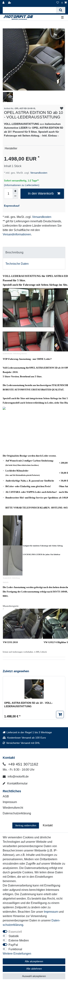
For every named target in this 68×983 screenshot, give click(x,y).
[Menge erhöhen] (15, 191)
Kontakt (48, 825)
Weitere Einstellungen (17, 953)
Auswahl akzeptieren (34, 976)
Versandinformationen (17, 234)
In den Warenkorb (41, 193)
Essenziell (15, 931)
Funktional (15, 949)
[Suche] (60, 10)
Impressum (10, 802)
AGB (6, 796)
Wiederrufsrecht (13, 807)
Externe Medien (19, 940)
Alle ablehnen (34, 968)
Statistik (14, 936)
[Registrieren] (10, 3)
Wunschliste (61, 108)
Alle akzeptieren (34, 961)
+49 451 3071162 (22, 764)
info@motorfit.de (18, 776)
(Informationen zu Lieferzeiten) (21, 185)
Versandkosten (38, 172)
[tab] (34, 252)
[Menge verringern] (15, 196)
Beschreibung (14, 252)
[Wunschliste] (57, 3)
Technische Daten (17, 263)
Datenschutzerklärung (17, 813)
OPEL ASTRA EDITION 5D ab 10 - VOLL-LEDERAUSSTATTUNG (28, 704)
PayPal (13, 944)
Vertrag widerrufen (25, 825)
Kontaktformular (17, 783)
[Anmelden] (3, 3)
